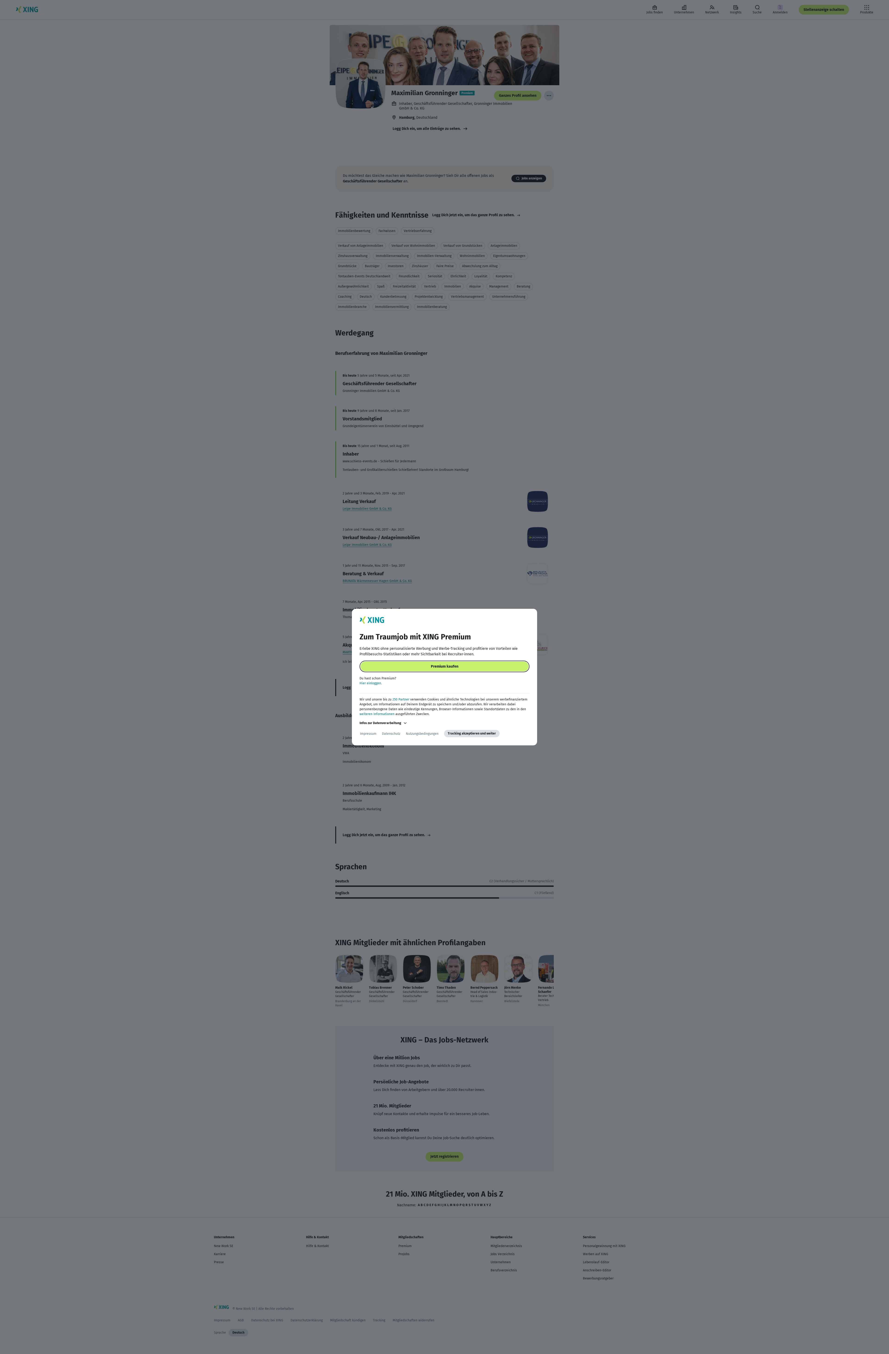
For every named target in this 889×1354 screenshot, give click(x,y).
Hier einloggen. (371, 683)
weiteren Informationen (377, 714)
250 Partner (400, 699)
